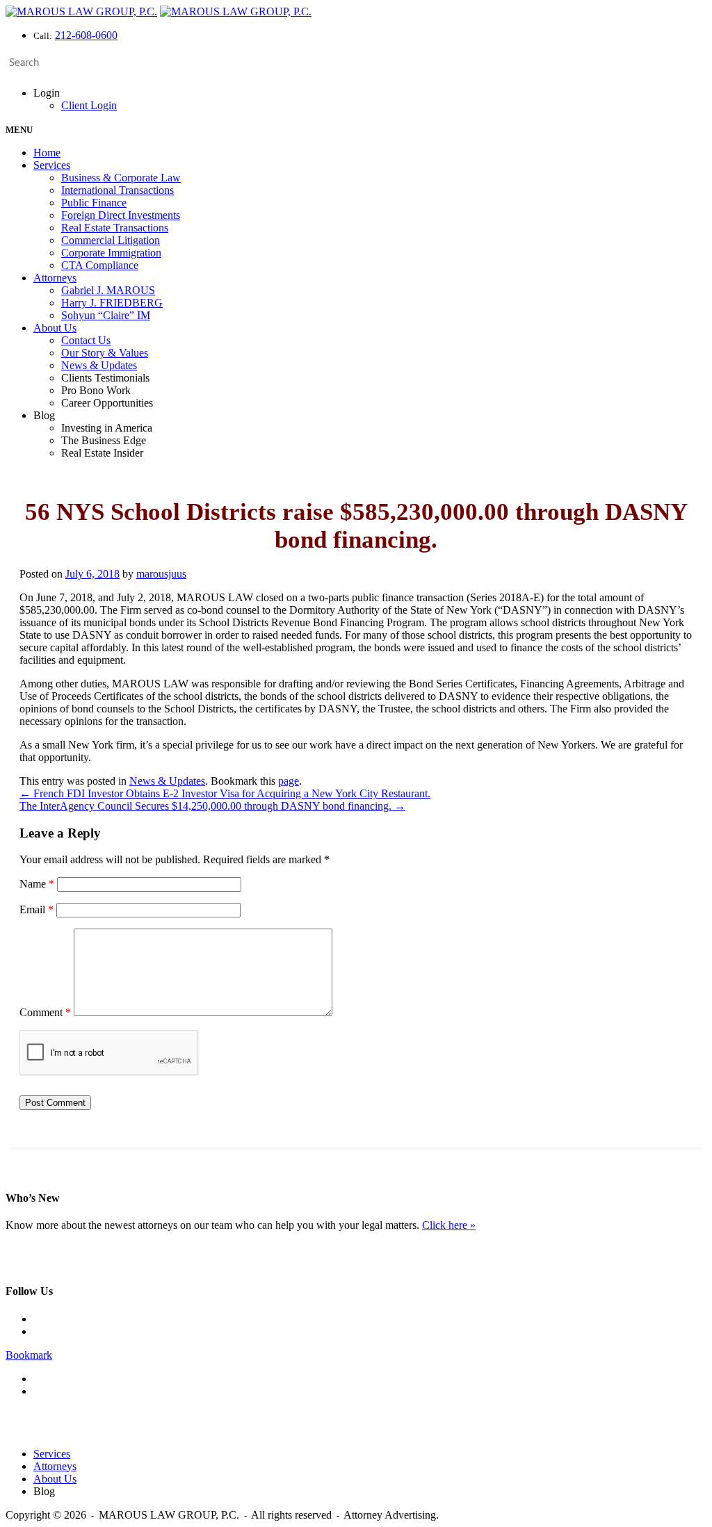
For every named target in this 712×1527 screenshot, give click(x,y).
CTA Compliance (99, 265)
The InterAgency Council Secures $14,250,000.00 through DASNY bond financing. (212, 806)
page (288, 781)
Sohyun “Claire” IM (105, 315)
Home (46, 152)
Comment (45, 1012)
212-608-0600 (86, 35)
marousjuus (161, 574)
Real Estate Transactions (114, 228)
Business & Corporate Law (121, 177)
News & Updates (99, 365)
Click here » (449, 1225)
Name (36, 884)
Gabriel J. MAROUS (108, 290)
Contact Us (86, 340)
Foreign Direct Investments (120, 215)
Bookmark (29, 1355)
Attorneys (54, 278)
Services (51, 165)
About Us (54, 328)
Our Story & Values (104, 353)
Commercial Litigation (110, 240)
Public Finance (94, 203)
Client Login (89, 105)
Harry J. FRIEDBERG (112, 303)
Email (36, 909)
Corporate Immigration (111, 253)
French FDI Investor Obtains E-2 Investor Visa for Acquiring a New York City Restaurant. (224, 793)
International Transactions (117, 190)
